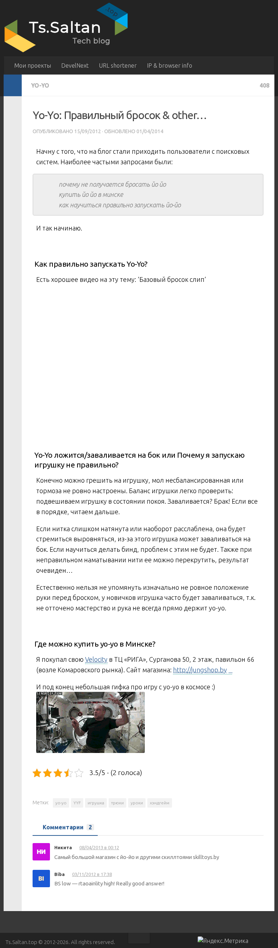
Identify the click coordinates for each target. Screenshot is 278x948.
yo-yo (61, 802)
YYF (77, 802)
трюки (117, 802)
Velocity (96, 659)
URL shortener (118, 65)
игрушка (96, 802)
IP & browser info (169, 65)
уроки (137, 802)
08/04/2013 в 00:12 (99, 847)
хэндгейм (159, 802)
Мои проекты (32, 65)
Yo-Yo (40, 85)
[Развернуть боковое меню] (13, 85)
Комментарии (67, 827)
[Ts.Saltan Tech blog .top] (67, 52)
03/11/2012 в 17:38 (92, 874)
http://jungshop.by (200, 669)
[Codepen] (269, 942)
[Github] (256, 942)
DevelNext (75, 65)
